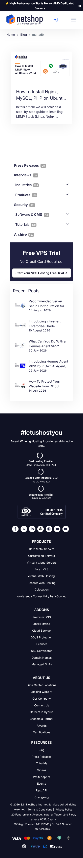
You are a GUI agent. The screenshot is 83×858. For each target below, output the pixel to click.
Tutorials (25, 225)
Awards (42, 725)
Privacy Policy (63, 809)
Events (41, 783)
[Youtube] (58, 529)
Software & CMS (31, 215)
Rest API (41, 790)
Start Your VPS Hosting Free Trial (40, 273)
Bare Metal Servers (41, 549)
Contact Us (41, 705)
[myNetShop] (56, 19)
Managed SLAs (41, 664)
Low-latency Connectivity (41, 596)
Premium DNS (41, 617)
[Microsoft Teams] (41, 529)
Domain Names (42, 657)
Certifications (41, 732)
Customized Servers (41, 555)
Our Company (41, 698)
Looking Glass (40, 691)
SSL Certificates (41, 650)
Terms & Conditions (40, 809)
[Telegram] (50, 529)
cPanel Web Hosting (41, 576)
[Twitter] (25, 529)
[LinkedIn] (33, 529)
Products (25, 195)
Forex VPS (41, 569)
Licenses (41, 644)
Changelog (41, 797)
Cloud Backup (41, 630)
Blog (42, 750)
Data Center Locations (41, 685)
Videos (41, 770)
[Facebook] (16, 529)
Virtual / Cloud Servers (41, 562)
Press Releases (41, 756)
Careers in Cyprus (41, 712)
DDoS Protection (41, 637)
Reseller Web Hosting (42, 582)
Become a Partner (41, 718)
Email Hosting (41, 623)
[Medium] (66, 529)
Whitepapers (41, 776)
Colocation (42, 589)
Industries (26, 185)
